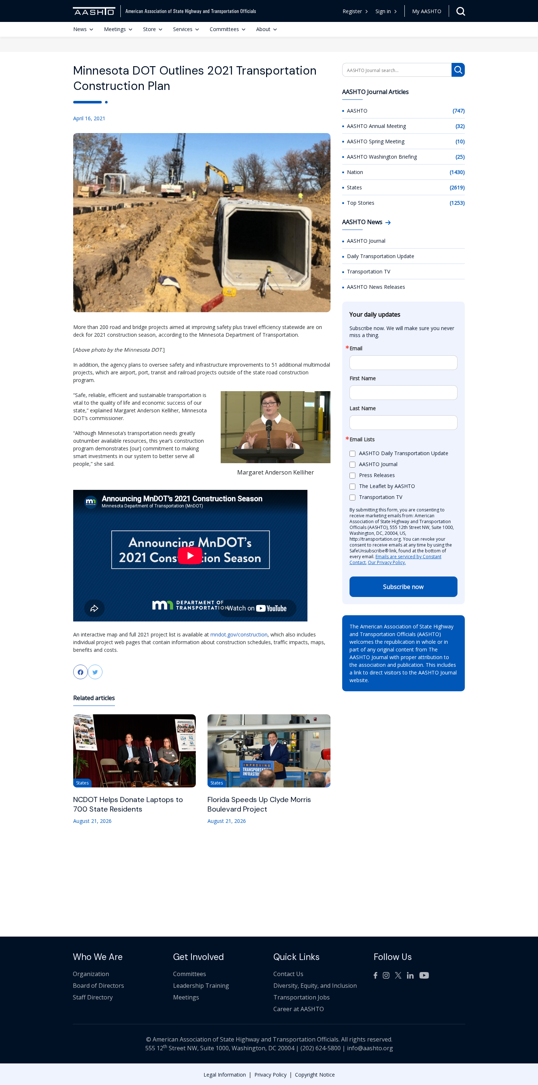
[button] (386, 11)
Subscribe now (403, 587)
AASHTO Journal (366, 240)
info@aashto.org (370, 1048)
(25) (460, 156)
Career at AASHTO (298, 1009)
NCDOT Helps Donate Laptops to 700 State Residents (128, 804)
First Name (363, 378)
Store (149, 29)
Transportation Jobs (301, 997)
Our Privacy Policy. (387, 562)
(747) (459, 110)
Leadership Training (201, 986)
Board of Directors (98, 986)
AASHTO (357, 110)
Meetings (115, 29)
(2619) (457, 187)
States (354, 187)
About (263, 29)
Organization (91, 974)
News (80, 29)
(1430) (457, 172)
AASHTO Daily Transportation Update (403, 453)
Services (183, 29)
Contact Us (288, 974)
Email (356, 348)
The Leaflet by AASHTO (387, 486)
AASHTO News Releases (376, 286)
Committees (224, 29)
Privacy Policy (270, 1074)
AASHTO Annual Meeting (376, 125)
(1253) (457, 202)
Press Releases (377, 475)
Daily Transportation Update (380, 256)
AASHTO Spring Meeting (375, 141)
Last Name (363, 408)
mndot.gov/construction (239, 634)
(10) (460, 141)
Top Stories (360, 202)
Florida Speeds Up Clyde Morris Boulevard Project (259, 804)
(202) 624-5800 (320, 1048)
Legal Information (224, 1074)
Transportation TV (368, 271)
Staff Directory (93, 997)
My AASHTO (426, 11)
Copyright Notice (315, 1074)
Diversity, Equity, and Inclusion (315, 986)
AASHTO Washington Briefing (382, 156)
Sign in (383, 11)
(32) (460, 125)
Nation (355, 172)
